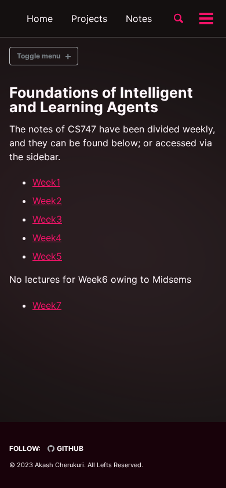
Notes (139, 18)
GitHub (69, 448)
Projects (89, 18)
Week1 (46, 182)
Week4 (46, 237)
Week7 (46, 305)
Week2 (47, 200)
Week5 (47, 256)
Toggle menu (38, 55)
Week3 (47, 219)
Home (40, 18)
